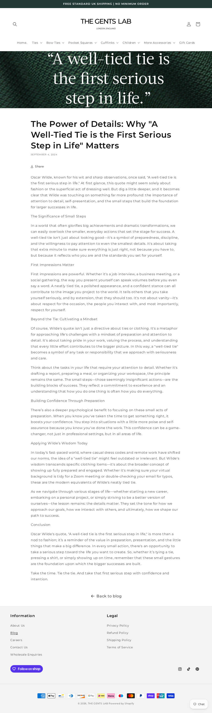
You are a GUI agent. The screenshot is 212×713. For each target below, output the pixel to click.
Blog (14, 633)
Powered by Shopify (121, 703)
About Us (17, 625)
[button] (14, 24)
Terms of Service (120, 647)
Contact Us (19, 647)
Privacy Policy (118, 625)
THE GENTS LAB (98, 703)
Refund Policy (118, 633)
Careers (16, 640)
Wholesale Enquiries (26, 654)
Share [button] (39, 166)
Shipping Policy (119, 640)
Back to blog (109, 596)
